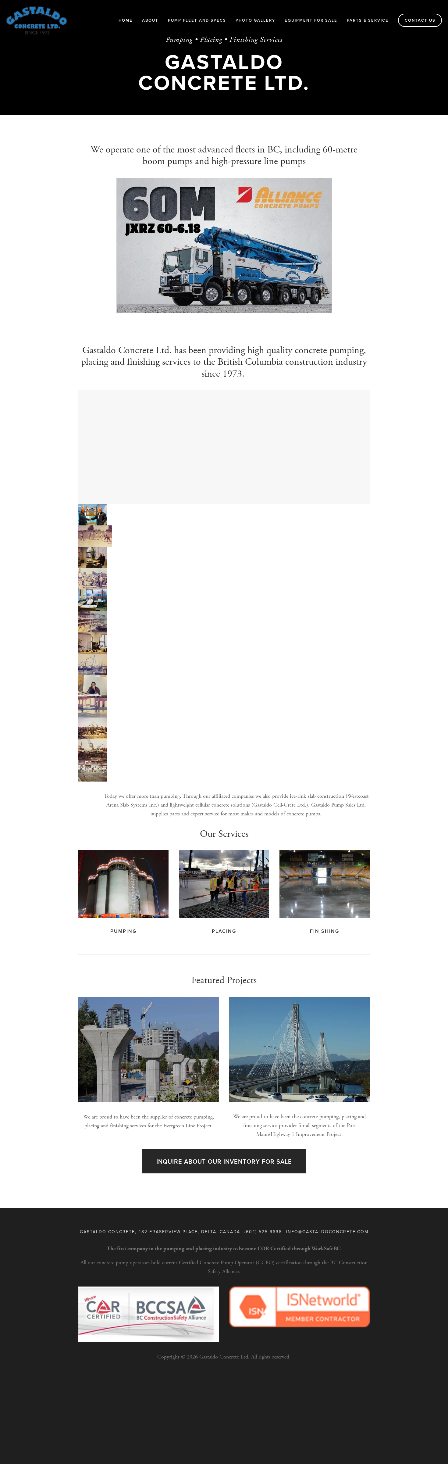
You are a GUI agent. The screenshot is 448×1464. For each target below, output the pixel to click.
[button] (92, 514)
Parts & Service (368, 20)
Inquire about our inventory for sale (224, 1161)
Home (126, 20)
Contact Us (420, 20)
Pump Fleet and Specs (197, 20)
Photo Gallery (255, 20)
